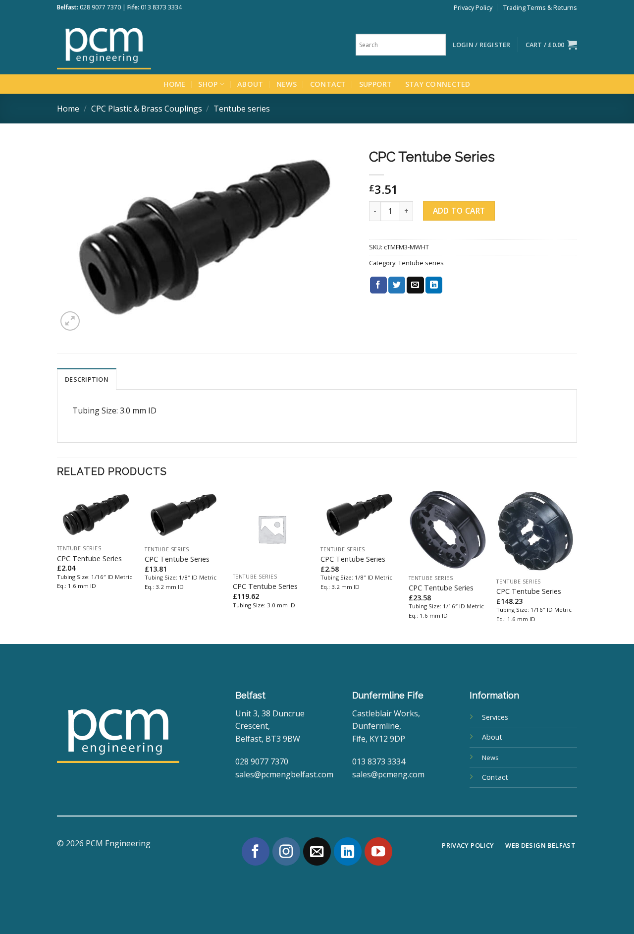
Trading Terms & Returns (540, 7)
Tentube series (241, 108)
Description (86, 379)
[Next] (574, 566)
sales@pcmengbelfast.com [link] (284, 774)
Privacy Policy (473, 7)
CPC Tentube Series (89, 558)
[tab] (86, 378)
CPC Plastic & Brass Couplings (146, 108)
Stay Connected (438, 84)
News (286, 84)
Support (375, 84)
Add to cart (459, 210)
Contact (328, 84)
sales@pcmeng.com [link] (388, 774)
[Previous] (57, 566)
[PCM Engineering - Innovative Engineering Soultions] (131, 44)
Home (174, 84)
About (250, 84)
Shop (207, 84)
